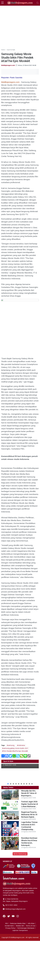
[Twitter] (8, 916)
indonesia (21, 745)
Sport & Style (11, 50)
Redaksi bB (20, 925)
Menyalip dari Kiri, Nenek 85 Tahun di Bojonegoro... (28, 793)
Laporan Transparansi (20, 930)
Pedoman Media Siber (18, 923)
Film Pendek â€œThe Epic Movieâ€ (15, 751)
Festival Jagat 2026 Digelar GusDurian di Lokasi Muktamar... (29, 804)
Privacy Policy (10, 928)
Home (3, 50)
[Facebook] (4, 916)
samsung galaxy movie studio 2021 (15, 748)
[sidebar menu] (2, 2)
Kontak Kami (9, 925)
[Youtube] (13, 916)
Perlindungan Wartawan (25, 928)
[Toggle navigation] (37, 2)
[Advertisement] (20, 26)
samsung (11, 745)
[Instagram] (17, 916)
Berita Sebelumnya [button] (20, 854)
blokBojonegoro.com (8, 65)
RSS (6, 923)
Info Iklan (31, 923)
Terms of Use (30, 925)
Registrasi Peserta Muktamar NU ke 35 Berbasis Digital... (29, 814)
